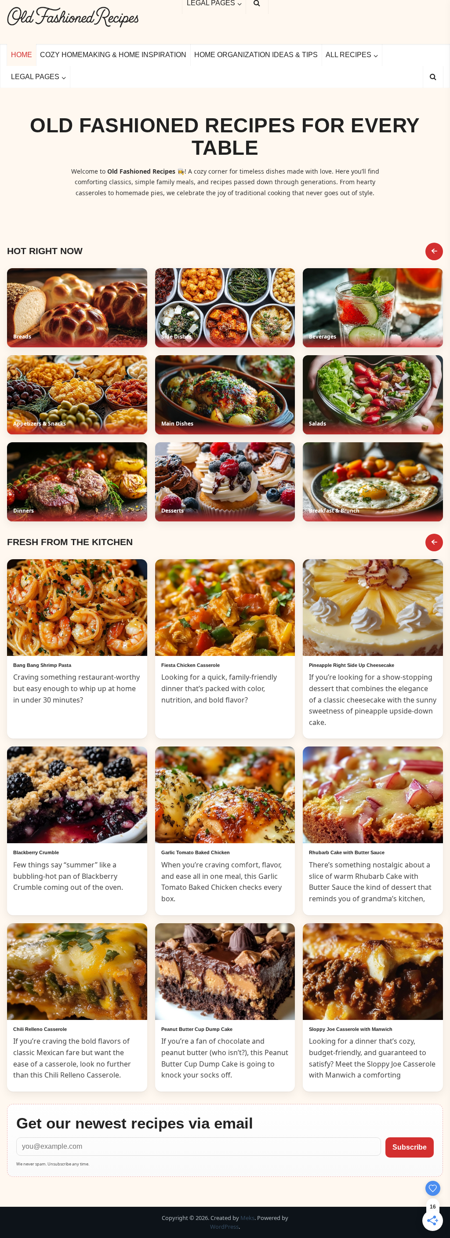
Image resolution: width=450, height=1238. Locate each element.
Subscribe (409, 1147)
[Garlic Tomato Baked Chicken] (225, 794)
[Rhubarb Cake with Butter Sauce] (373, 794)
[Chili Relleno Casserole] (77, 971)
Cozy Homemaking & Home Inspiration (113, 54)
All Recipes (348, 54)
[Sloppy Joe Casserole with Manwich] (373, 971)
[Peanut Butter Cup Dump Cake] (225, 971)
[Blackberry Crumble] (77, 794)
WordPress (224, 1227)
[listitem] (77, 307)
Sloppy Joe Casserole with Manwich (350, 1029)
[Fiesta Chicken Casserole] (225, 607)
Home (21, 54)
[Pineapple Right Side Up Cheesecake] (373, 607)
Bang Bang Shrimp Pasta (42, 665)
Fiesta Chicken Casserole (190, 665)
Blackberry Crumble (36, 852)
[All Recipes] (434, 542)
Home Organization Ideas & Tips (256, 54)
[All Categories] (434, 251)
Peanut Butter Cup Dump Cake (196, 1029)
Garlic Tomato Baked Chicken (195, 852)
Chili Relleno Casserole (40, 1029)
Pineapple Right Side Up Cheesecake (351, 665)
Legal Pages (35, 76)
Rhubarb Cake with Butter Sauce (347, 852)
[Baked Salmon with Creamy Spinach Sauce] (77, 607)
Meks (247, 1218)
